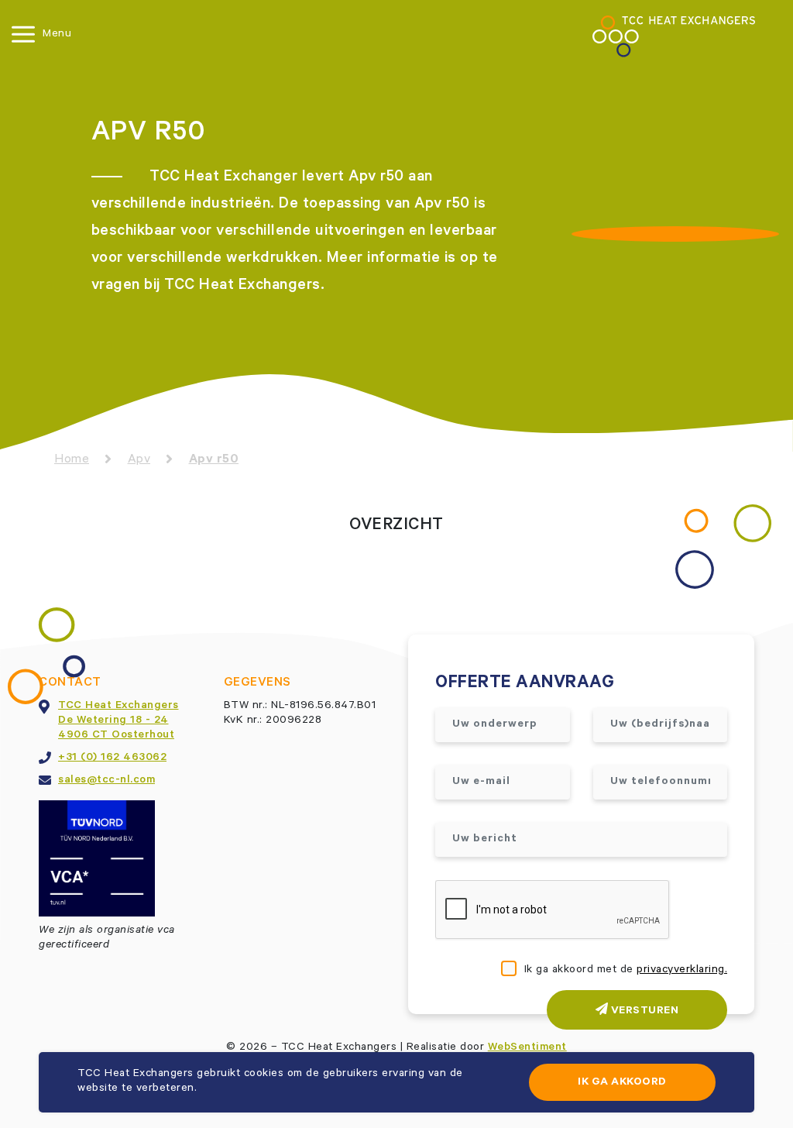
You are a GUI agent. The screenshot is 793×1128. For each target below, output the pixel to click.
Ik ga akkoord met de (626, 971)
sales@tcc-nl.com (106, 781)
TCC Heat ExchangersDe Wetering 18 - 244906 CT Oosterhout (118, 721)
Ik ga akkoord (622, 1083)
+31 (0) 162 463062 (112, 758)
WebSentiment (527, 1048)
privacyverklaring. (682, 971)
